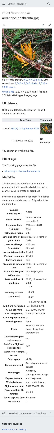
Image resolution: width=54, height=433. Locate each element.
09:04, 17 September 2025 (25, 128)
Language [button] (5, 26)
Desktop (22, 429)
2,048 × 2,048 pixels (26, 83)
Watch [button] (44, 26)
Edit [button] (50, 26)
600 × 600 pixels (33, 79)
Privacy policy (8, 429)
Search (49, 5)
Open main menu (4, 5)
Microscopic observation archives (22, 171)
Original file (8, 91)
